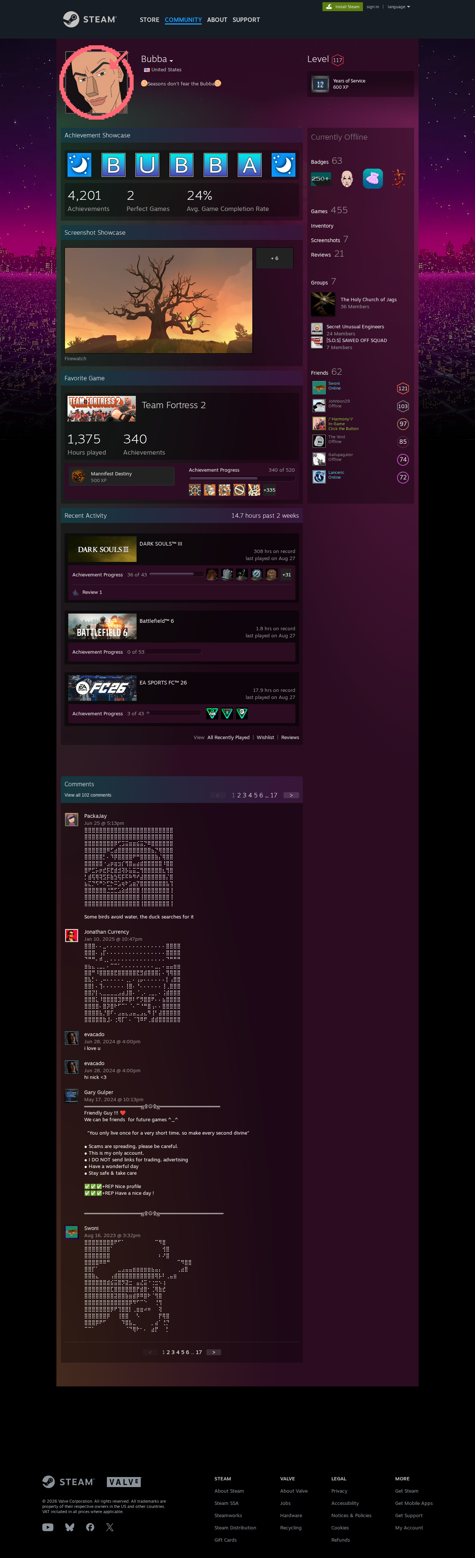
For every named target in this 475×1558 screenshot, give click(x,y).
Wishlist (265, 737)
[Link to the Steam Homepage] (90, 25)
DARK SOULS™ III (161, 543)
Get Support (409, 1515)
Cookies (340, 1528)
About (217, 19)
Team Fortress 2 (174, 404)
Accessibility (345, 1503)
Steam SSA (226, 1503)
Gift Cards (225, 1540)
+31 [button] (286, 575)
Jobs (285, 1503)
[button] (360, 58)
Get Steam (407, 1491)
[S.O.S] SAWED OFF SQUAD (357, 340)
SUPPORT (246, 19)
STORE (150, 19)
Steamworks (228, 1515)
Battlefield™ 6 (157, 621)
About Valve (294, 1491)
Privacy (339, 1491)
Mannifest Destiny (111, 473)
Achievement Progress (214, 470)
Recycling (291, 1528)
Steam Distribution (235, 1528)
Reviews (290, 737)
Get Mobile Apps (414, 1503)
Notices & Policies (351, 1515)
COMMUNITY (183, 19)
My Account (409, 1528)
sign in (373, 6)
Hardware (291, 1515)
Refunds (340, 1540)
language (396, 6)
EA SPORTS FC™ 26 (163, 682)
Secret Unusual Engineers (355, 326)
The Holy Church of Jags (369, 299)
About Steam (229, 1491)
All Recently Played (228, 737)
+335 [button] (269, 490)
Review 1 (92, 592)
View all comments (88, 795)
